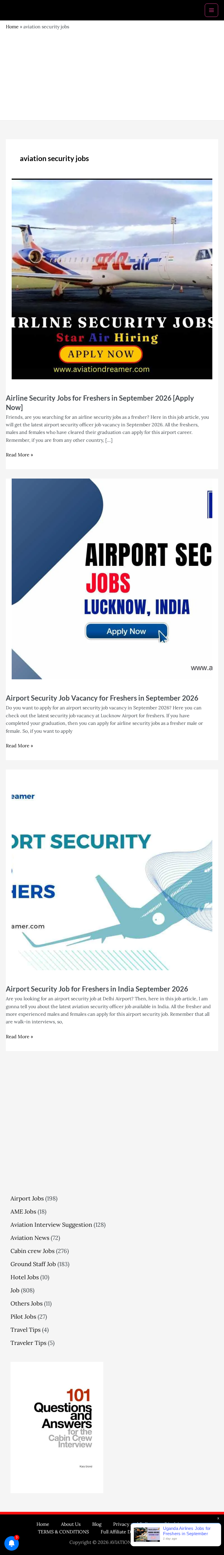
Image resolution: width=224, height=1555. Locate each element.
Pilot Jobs (23, 1316)
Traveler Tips (28, 1342)
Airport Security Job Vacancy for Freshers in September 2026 (102, 698)
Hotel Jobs (24, 1277)
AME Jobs (23, 1211)
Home (12, 26)
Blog (97, 1524)
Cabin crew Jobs (32, 1250)
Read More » (19, 454)
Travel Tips (25, 1329)
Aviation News (29, 1237)
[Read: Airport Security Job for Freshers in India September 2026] (112, 869)
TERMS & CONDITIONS (63, 1532)
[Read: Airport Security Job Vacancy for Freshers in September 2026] (112, 578)
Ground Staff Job (33, 1264)
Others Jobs (26, 1303)
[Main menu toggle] (211, 10)
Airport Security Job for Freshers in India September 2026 (97, 989)
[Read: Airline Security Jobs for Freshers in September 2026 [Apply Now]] (112, 278)
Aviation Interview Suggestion (51, 1224)
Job (15, 1290)
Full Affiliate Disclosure (125, 1532)
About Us (70, 1524)
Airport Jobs (27, 1198)
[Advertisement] (112, 73)
